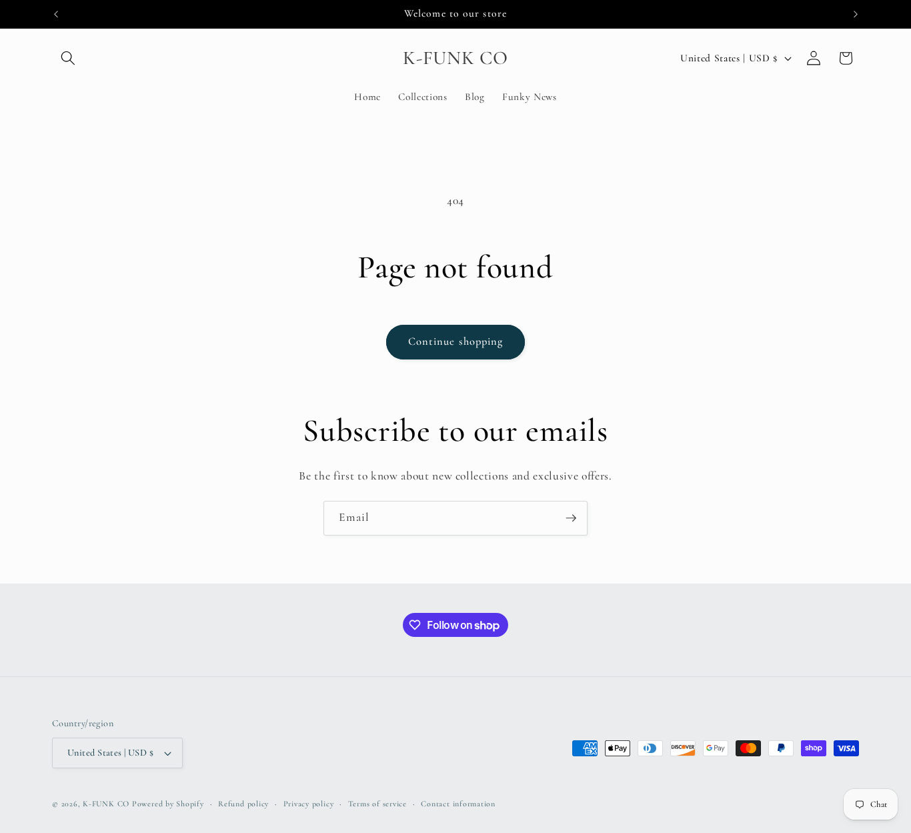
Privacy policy (308, 803)
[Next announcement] (855, 14)
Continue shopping (456, 341)
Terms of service (377, 803)
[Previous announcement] (56, 14)
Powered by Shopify (168, 803)
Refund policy (243, 803)
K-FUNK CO (106, 803)
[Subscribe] (571, 518)
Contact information (458, 803)
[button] (68, 58)
